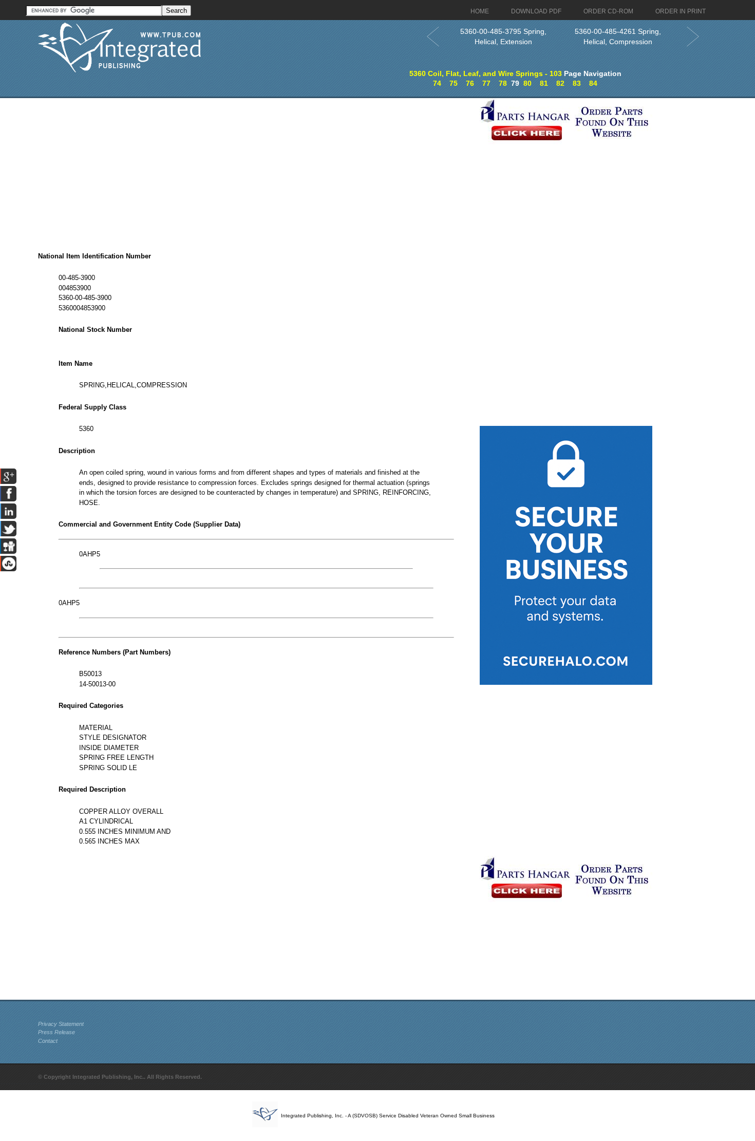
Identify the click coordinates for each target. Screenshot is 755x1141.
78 (503, 83)
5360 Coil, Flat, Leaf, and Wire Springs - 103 (485, 73)
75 (453, 83)
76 (470, 83)
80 (527, 83)
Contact (48, 1041)
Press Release (56, 1032)
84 (593, 83)
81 (544, 83)
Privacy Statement (61, 1024)
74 (437, 83)
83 (577, 83)
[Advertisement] (256, 170)
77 (486, 83)
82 (560, 83)
